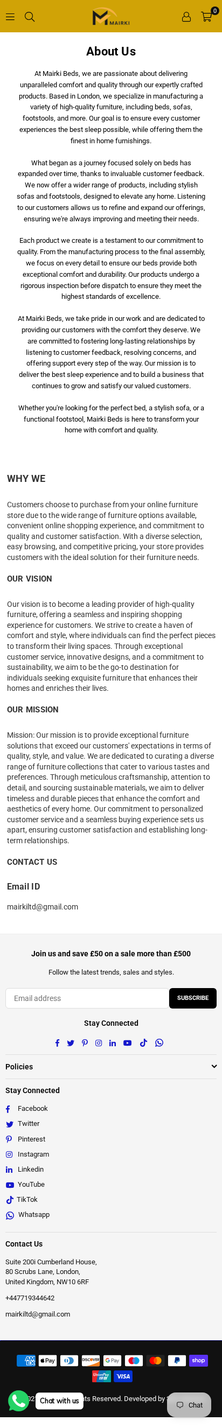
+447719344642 (29, 1298)
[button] (206, 16)
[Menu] (10, 16)
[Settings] (186, 16)
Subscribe (193, 998)
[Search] (29, 16)
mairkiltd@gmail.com (37, 1314)
